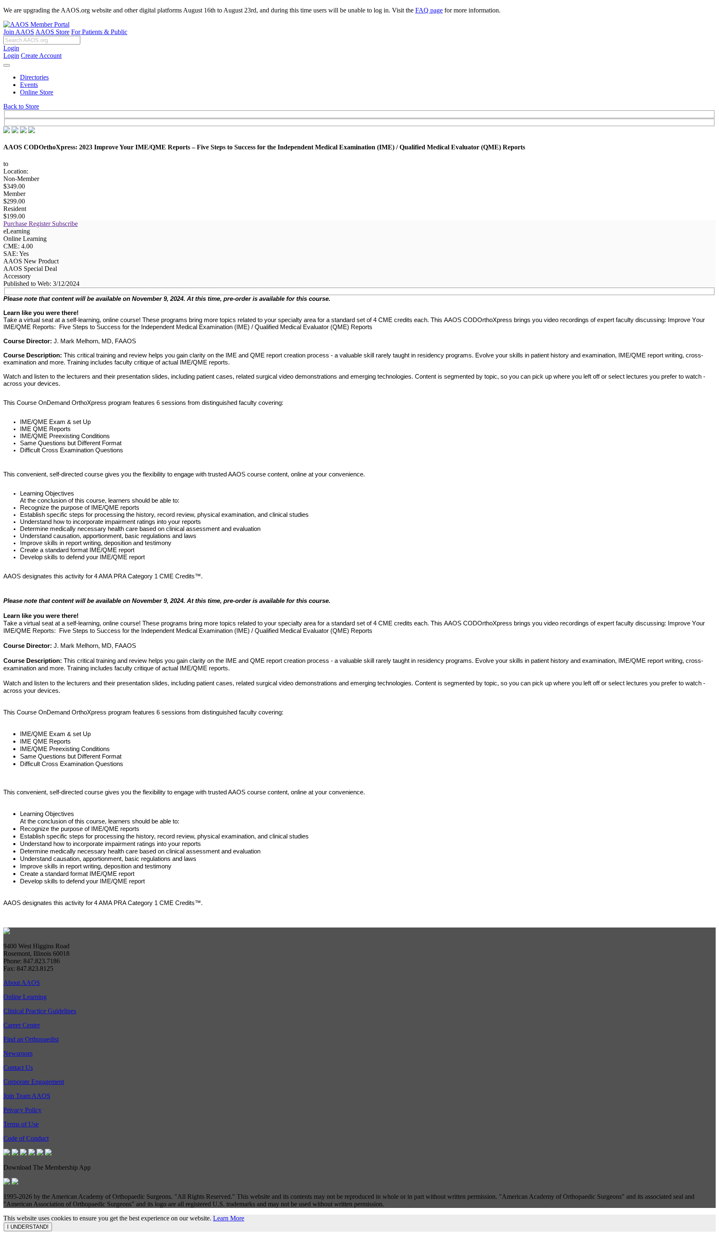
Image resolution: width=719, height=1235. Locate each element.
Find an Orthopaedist (31, 1039)
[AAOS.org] (6, 931)
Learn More (228, 1218)
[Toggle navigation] (6, 65)
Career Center (21, 1025)
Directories (34, 77)
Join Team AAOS (26, 1095)
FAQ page (429, 10)
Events (29, 84)
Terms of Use (21, 1124)
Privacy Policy (22, 1109)
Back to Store (21, 106)
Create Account (41, 55)
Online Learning (25, 996)
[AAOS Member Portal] (36, 24)
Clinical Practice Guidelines (39, 1010)
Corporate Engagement (33, 1081)
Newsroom (17, 1053)
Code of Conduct (26, 1138)
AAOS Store (52, 31)
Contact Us (18, 1067)
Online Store (36, 92)
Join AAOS (18, 31)
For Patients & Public (99, 31)
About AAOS (21, 982)
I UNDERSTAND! (28, 1227)
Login (11, 48)
